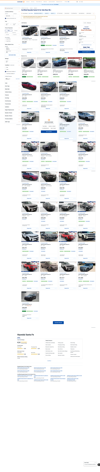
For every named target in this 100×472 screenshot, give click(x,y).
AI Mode (67, 1)
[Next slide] (94, 69)
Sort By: (85, 22)
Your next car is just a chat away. (50, 4)
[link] (54, 45)
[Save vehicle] (38, 27)
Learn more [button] (17, 78)
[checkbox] (7, 39)
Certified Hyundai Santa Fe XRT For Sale (57, 375)
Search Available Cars (86, 51)
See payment (24, 43)
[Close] (95, 462)
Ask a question (49, 131)
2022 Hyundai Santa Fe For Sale (56, 367)
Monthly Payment (81, 32)
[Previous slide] (23, 69)
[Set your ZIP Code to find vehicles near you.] (51, 10)
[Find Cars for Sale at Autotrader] (21, 1)
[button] (77, 1)
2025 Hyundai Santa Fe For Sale (23, 370)
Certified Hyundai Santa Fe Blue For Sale (74, 375)
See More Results (58, 322)
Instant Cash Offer (52, 1)
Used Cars (28, 1)
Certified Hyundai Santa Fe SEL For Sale (24, 375)
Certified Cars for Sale (24, 8)
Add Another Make (12, 54)
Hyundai (31, 8)
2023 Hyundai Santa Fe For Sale (40, 370)
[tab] (18, 337)
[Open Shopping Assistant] (99, 464)
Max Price (14, 32)
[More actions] (37, 52)
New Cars (32, 1)
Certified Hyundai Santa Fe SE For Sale (41, 379)
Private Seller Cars (39, 1)
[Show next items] (94, 13)
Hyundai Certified (26, 37)
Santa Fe (35, 8)
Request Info (29, 52)
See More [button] (49, 360)
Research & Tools (59, 1)
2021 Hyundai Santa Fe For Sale (56, 370)
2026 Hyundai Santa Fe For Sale (23, 367)
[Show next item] (75, 117)
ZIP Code (15, 13)
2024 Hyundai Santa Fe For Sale (40, 367)
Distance (6, 13)
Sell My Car (45, 1)
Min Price (6, 32)
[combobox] (12, 8)
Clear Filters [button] (31, 13)
